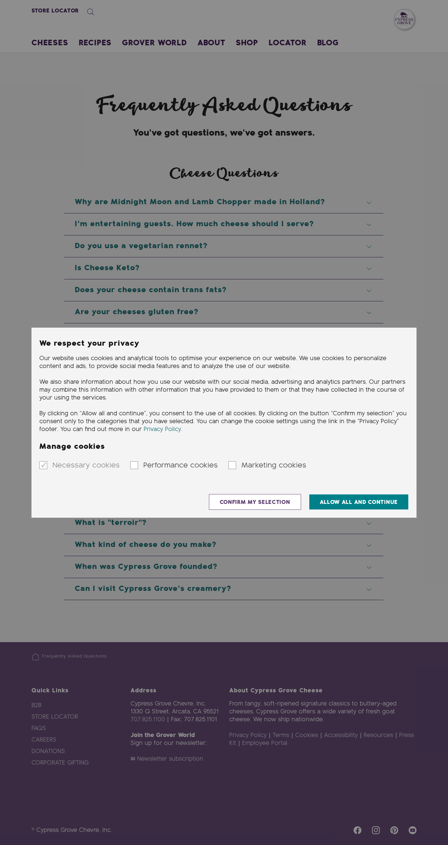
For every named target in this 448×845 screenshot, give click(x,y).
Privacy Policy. (163, 429)
